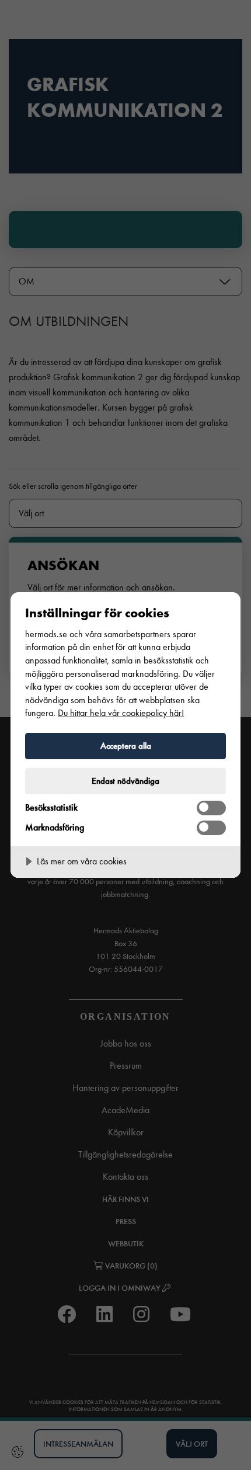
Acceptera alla (125, 746)
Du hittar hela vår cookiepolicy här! (121, 712)
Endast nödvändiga (125, 781)
